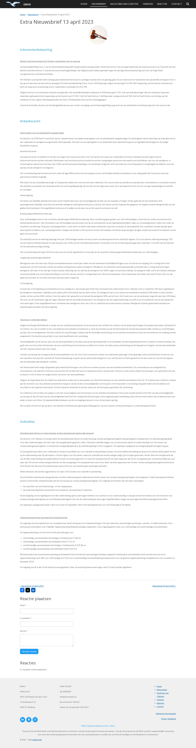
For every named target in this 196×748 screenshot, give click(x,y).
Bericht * (24, 631)
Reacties (160, 703)
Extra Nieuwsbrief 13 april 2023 (55, 14)
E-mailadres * (26, 618)
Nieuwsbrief (33, 14)
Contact (160, 706)
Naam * (23, 605)
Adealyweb (37, 740)
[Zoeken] (188, 4)
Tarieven (160, 700)
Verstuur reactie (29, 651)
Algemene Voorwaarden (166, 713)
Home (22, 14)
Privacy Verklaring (168, 719)
